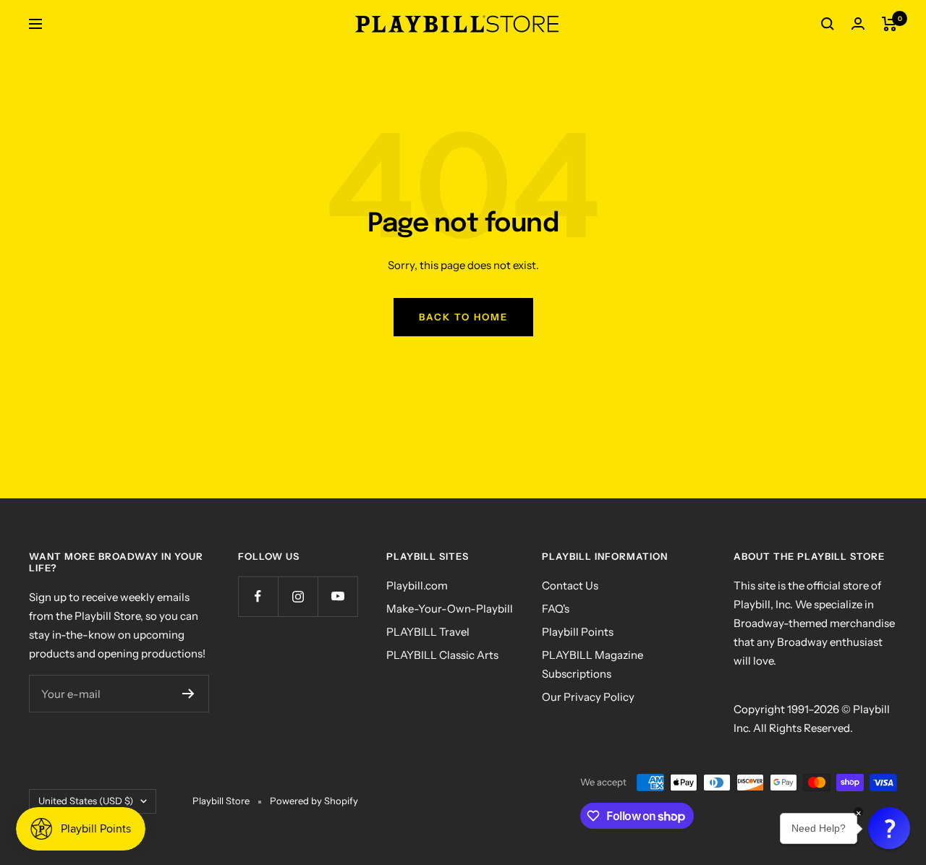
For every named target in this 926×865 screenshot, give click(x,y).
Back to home (463, 317)
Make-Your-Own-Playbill (449, 608)
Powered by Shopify (314, 800)
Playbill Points (577, 632)
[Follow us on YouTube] (337, 596)
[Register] (188, 694)
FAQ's (555, 608)
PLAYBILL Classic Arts (442, 655)
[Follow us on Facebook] (258, 596)
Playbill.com (417, 585)
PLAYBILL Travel (428, 632)
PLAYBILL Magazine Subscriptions (592, 664)
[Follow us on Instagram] (298, 596)
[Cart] (889, 24)
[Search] (827, 23)
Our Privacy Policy (588, 697)
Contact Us (570, 585)
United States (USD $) (85, 800)
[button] (889, 828)
